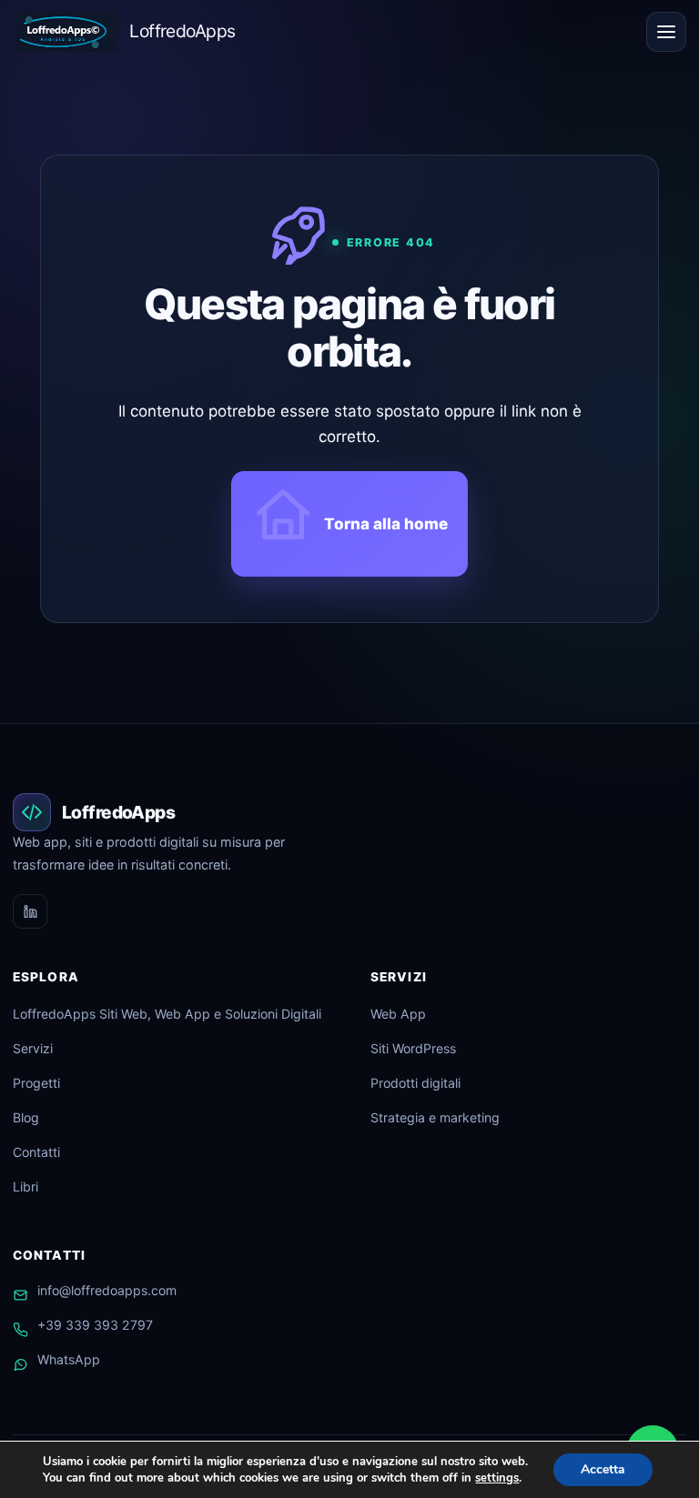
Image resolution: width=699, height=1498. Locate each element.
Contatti (36, 1152)
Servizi (33, 1048)
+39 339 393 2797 (95, 1324)
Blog (26, 1117)
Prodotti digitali (415, 1083)
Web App (398, 1013)
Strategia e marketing (435, 1117)
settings (497, 1478)
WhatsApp (68, 1359)
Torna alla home (386, 524)
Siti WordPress (413, 1048)
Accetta (603, 1469)
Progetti (36, 1083)
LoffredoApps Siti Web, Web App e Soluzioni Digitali (167, 1013)
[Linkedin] (30, 911)
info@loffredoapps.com (107, 1290)
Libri (25, 1186)
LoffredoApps (182, 31)
